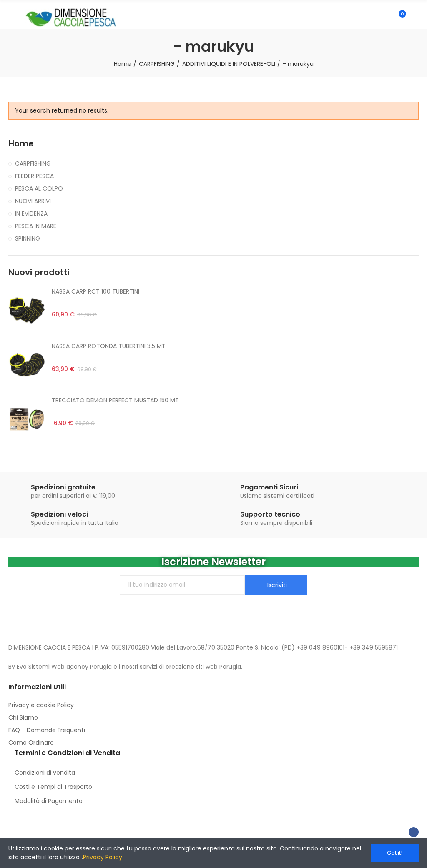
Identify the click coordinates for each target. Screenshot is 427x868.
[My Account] (414, 17)
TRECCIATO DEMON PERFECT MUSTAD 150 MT (115, 400)
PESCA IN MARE (35, 226)
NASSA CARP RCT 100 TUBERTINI (95, 291)
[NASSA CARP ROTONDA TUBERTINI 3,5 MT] (26, 365)
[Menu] (12, 17)
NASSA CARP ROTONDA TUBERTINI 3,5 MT (109, 346)
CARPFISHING (33, 163)
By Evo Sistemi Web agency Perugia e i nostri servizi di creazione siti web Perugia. (125, 666)
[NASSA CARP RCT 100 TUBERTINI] (26, 310)
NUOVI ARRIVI (33, 201)
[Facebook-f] (414, 832)
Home (21, 143)
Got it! (394, 853)
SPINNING (27, 238)
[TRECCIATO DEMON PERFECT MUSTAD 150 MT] (26, 419)
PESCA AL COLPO (39, 188)
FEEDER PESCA (34, 176)
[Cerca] (384, 17)
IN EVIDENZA (31, 213)
